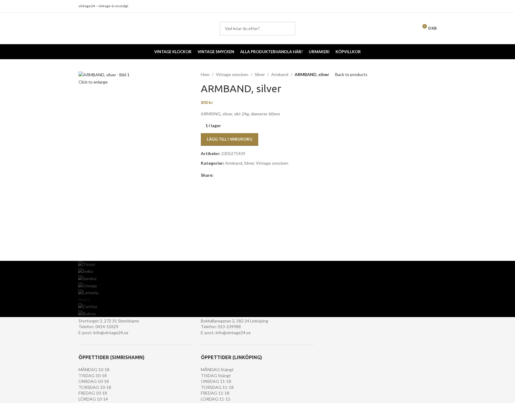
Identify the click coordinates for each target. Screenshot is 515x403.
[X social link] (224, 175)
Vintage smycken (232, 74)
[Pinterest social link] (231, 175)
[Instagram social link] (433, 6)
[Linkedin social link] (238, 175)
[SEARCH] (288, 28)
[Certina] (257, 306)
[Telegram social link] (246, 175)
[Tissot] (257, 264)
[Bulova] (257, 313)
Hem (205, 74)
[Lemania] (257, 292)
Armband (279, 74)
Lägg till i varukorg (229, 139)
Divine (84, 299)
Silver (260, 74)
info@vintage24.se (110, 332)
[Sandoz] (257, 278)
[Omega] (257, 285)
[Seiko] (257, 271)
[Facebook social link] (425, 6)
